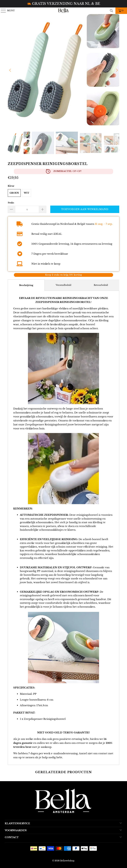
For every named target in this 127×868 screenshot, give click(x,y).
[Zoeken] (111, 10)
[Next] (116, 70)
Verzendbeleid (63, 285)
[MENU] (2, 10)
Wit (26, 192)
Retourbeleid (101, 285)
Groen (14, 192)
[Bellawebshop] (63, 10)
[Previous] (10, 70)
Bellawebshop (67, 860)
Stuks (11, 202)
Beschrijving (26, 285)
